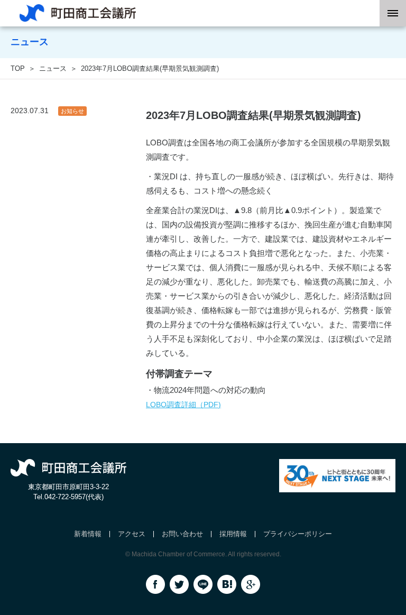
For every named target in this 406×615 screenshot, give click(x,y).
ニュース (53, 68)
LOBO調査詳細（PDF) (183, 404)
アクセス (131, 534)
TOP (18, 68)
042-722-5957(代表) (74, 497)
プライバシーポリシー (297, 534)
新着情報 (88, 534)
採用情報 (233, 534)
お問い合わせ (182, 534)
